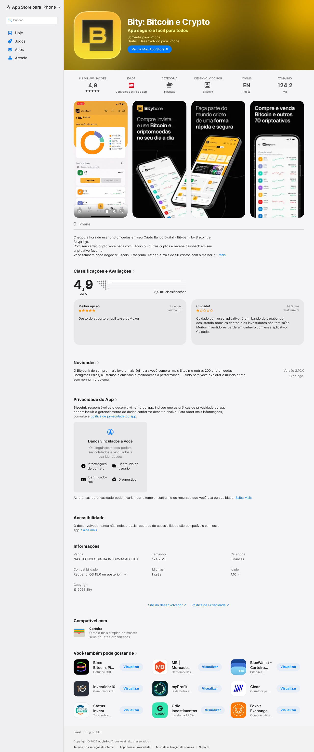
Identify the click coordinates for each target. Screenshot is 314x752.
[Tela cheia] (122, 211)
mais (222, 255)
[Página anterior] (68, 159)
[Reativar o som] (114, 211)
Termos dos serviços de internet (94, 747)
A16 (233, 574)
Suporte (204, 747)
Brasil (77, 732)
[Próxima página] (309, 159)
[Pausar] (107, 211)
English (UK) (94, 732)
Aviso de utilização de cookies (175, 747)
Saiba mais (89, 530)
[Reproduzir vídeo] (79, 211)
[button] (31, 33)
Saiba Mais (244, 498)
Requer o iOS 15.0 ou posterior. (98, 574)
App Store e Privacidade (135, 747)
